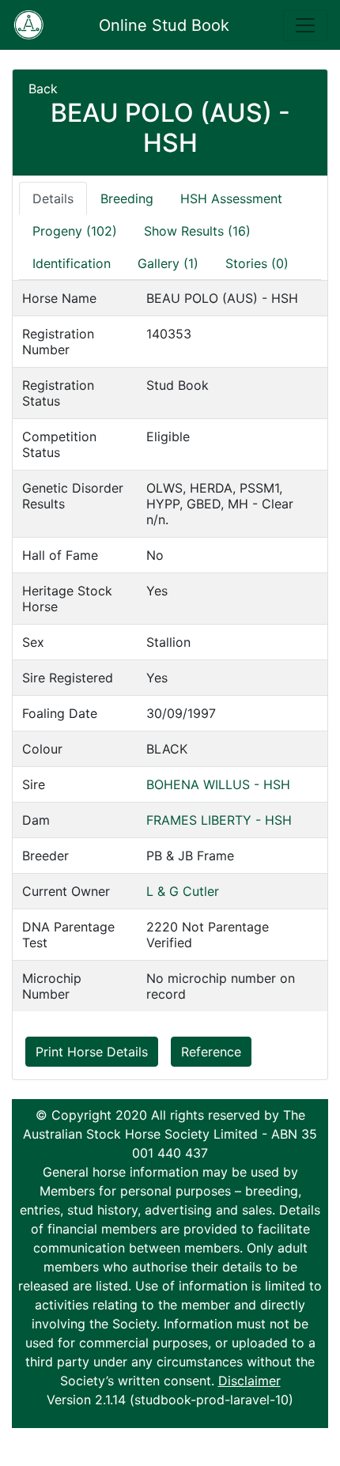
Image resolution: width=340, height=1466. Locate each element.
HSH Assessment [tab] (231, 198)
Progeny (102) (74, 231)
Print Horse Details (92, 1052)
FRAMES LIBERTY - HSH (219, 820)
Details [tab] (53, 198)
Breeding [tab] (126, 198)
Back (43, 88)
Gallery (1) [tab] (168, 263)
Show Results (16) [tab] (197, 231)
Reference (211, 1052)
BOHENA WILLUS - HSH (218, 784)
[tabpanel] (170, 645)
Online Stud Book (164, 25)
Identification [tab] (71, 263)
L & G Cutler (182, 891)
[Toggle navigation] (305, 25)
